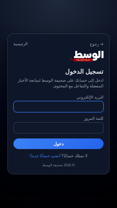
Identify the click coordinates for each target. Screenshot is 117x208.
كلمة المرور (94, 118)
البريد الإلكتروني (90, 97)
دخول (59, 143)
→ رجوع (97, 44)
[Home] (58, 56)
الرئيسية (20, 43)
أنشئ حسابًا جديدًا (45, 155)
